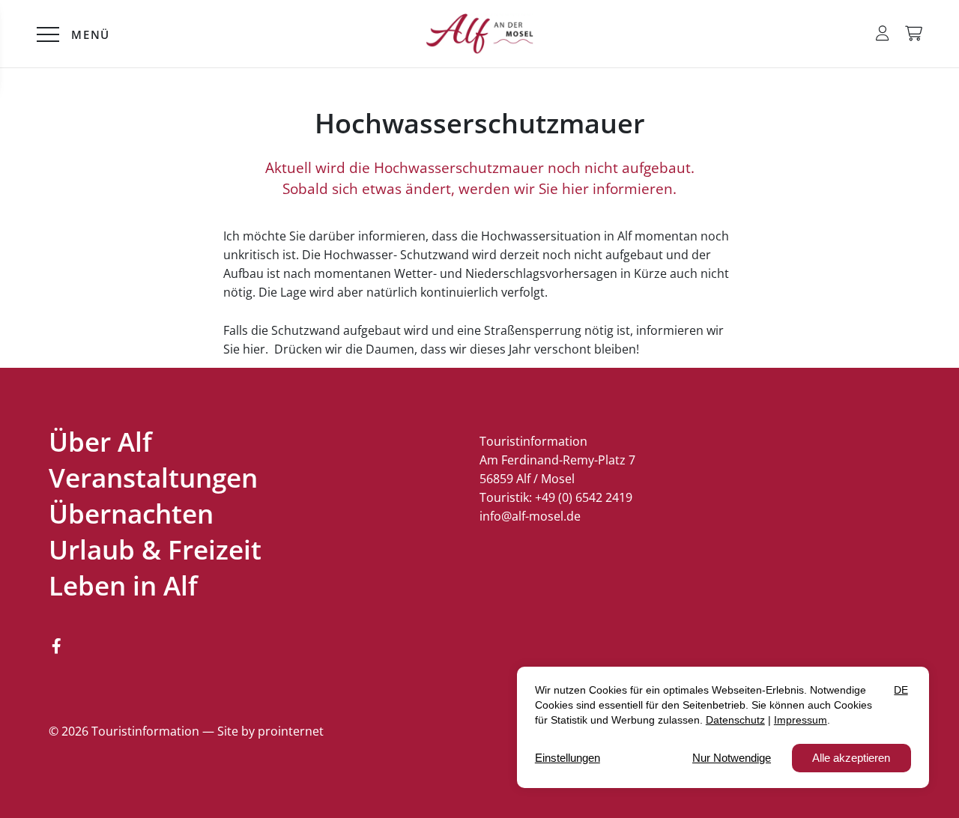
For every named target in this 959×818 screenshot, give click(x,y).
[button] (882, 33)
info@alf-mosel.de (530, 516)
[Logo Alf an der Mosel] (479, 33)
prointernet (291, 731)
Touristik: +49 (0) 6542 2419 (556, 497)
